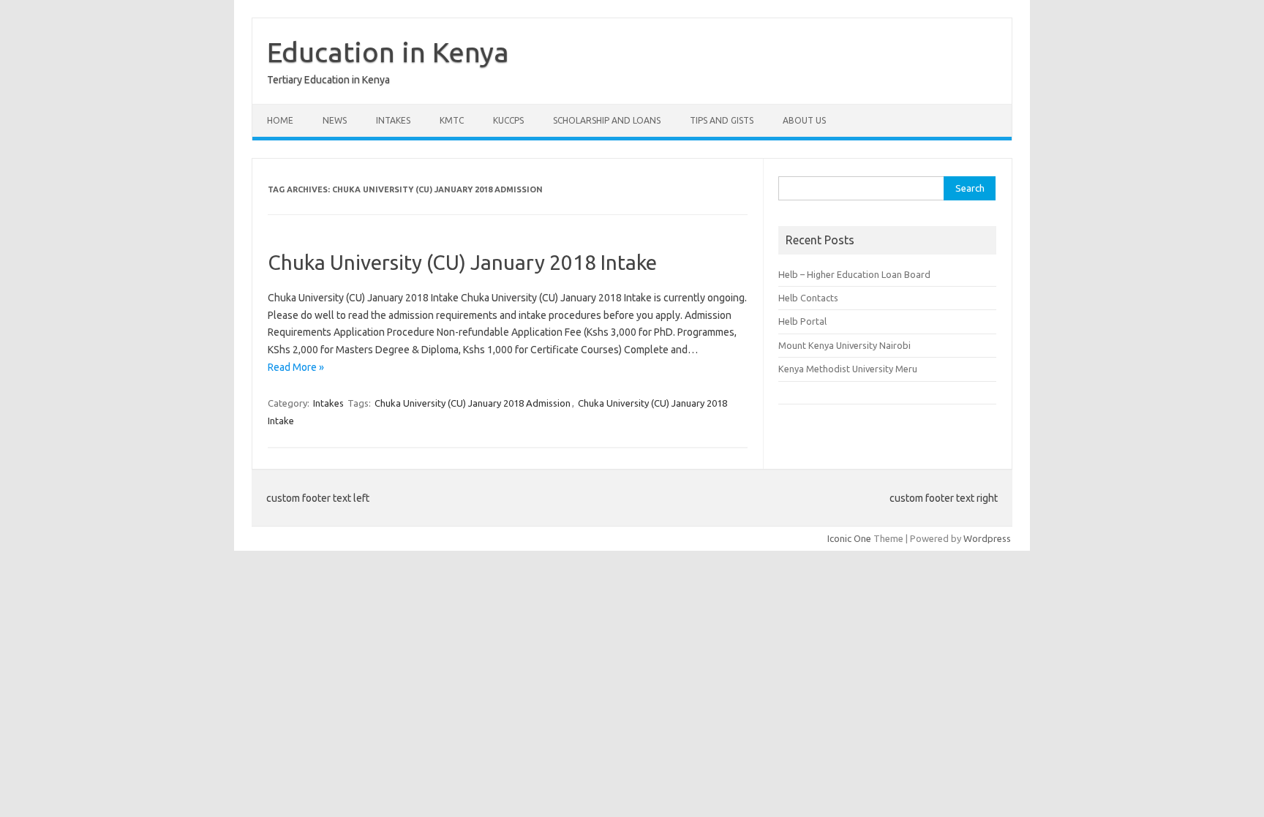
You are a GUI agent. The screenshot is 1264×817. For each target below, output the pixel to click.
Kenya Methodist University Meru (847, 369)
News (335, 120)
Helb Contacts (808, 298)
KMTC (452, 120)
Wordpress (987, 538)
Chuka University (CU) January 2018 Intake (462, 262)
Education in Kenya (388, 52)
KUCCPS (508, 120)
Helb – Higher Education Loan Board (854, 274)
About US (804, 120)
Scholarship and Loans (607, 120)
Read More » (296, 367)
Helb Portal (802, 321)
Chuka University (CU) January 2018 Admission (473, 403)
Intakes (393, 120)
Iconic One (849, 538)
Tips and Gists (721, 120)
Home (280, 120)
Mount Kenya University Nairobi (844, 345)
